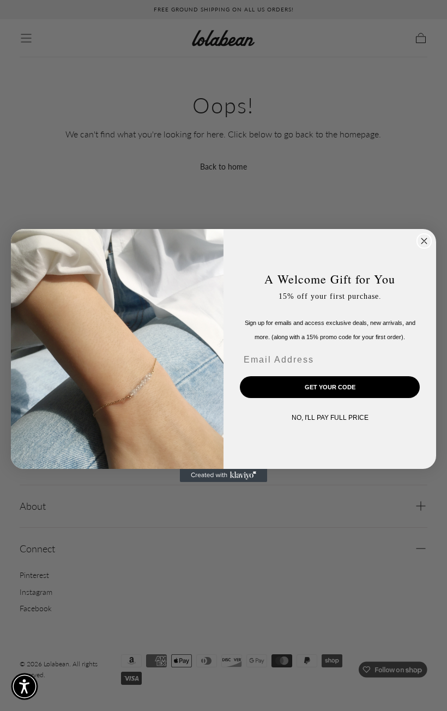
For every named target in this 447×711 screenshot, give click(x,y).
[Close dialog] (424, 241)
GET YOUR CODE (330, 387)
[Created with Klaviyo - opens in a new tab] (223, 475)
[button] (24, 686)
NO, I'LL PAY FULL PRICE (330, 417)
